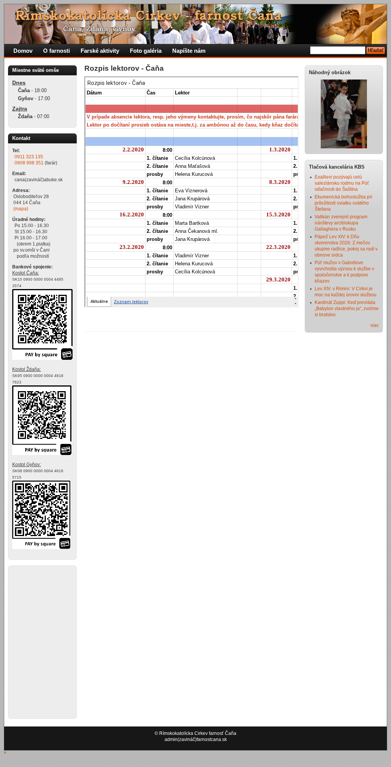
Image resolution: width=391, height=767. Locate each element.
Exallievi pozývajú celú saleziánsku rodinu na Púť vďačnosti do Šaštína (342, 183)
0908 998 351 (29, 163)
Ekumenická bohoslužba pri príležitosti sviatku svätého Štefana (343, 203)
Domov (22, 50)
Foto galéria (146, 50)
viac (374, 325)
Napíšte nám (188, 50)
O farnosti (56, 50)
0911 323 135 (29, 156)
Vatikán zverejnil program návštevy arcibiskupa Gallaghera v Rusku (341, 223)
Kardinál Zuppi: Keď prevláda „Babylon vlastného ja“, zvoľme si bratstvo (347, 308)
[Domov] (151, 42)
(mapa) (20, 208)
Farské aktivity (100, 50)
